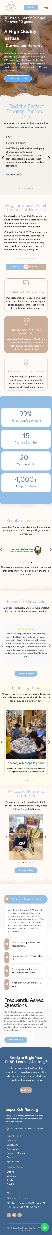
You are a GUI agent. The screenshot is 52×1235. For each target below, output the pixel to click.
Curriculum (12, 1144)
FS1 (8, 1188)
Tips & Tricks (13, 1161)
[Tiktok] (19, 1215)
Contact (11, 1157)
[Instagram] (14, 1215)
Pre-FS (10, 1184)
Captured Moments (17, 1153)
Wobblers (11, 1175)
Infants (10, 1171)
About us (11, 1140)
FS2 (9, 1192)
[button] (3, 158)
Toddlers (11, 1180)
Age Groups (13, 1148)
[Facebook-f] (9, 1215)
